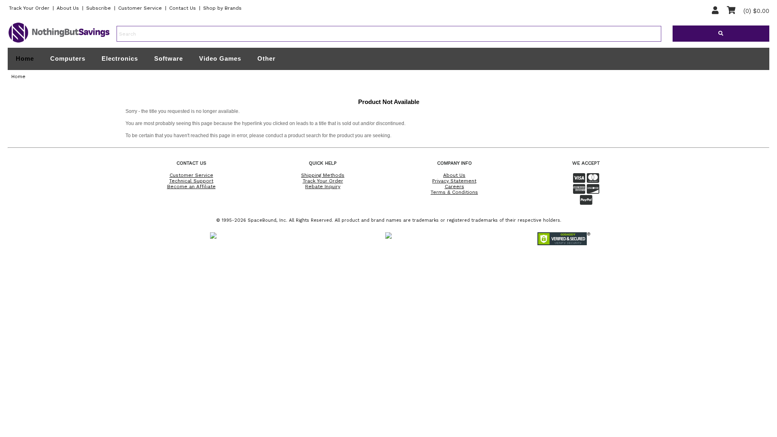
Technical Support (191, 181)
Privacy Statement (454, 181)
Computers (67, 58)
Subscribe (98, 8)
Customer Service (140, 8)
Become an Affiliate (191, 186)
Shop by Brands (222, 8)
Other (266, 58)
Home (25, 59)
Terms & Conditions (454, 192)
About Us (68, 8)
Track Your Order (29, 8)
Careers (454, 186)
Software (168, 58)
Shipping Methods (322, 175)
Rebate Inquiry (322, 186)
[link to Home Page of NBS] (59, 42)
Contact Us (182, 8)
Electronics (120, 58)
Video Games (220, 58)
